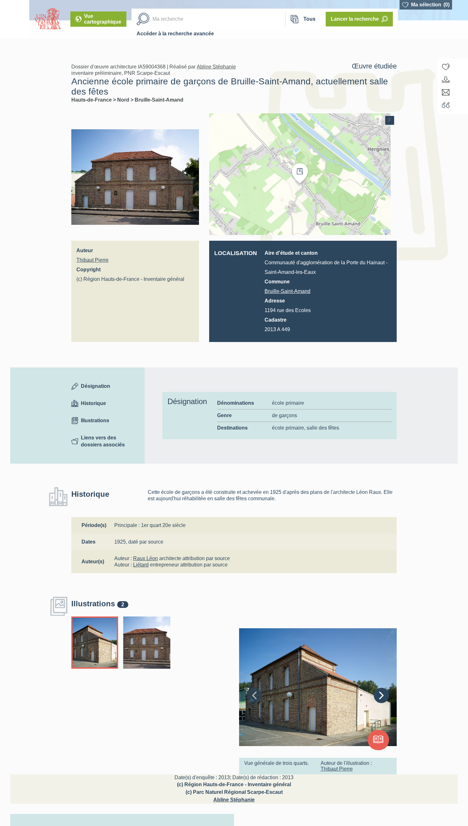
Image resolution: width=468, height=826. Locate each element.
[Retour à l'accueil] (14, 19)
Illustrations (95, 420)
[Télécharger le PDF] (446, 79)
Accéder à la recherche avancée (175, 33)
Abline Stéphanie (216, 66)
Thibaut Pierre (92, 260)
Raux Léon (145, 558)
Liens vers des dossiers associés (103, 441)
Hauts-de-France (92, 100)
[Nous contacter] (446, 92)
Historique (93, 403)
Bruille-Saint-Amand (159, 100)
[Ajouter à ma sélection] (446, 67)
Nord (124, 100)
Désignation (95, 386)
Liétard (141, 564)
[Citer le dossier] (446, 105)
